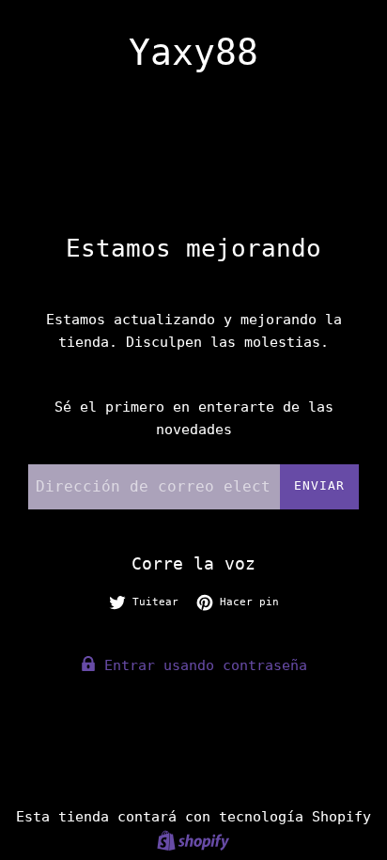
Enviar (319, 485)
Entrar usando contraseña (201, 665)
